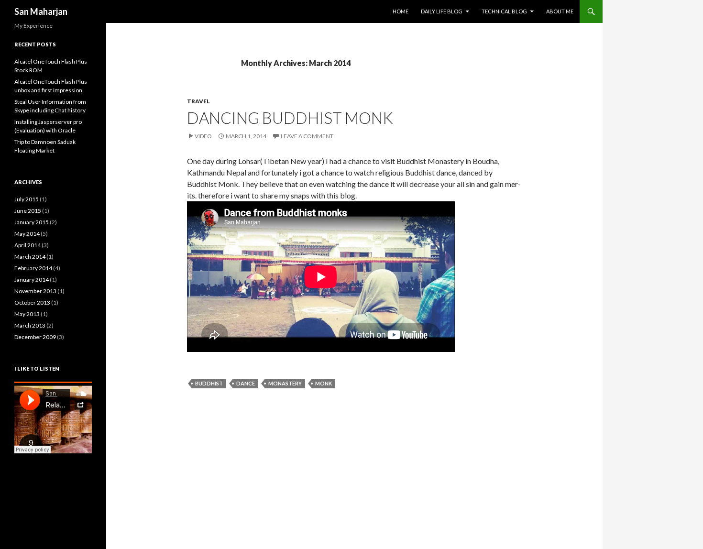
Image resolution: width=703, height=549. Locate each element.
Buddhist (209, 383)
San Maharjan (40, 11)
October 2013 (32, 302)
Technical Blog (504, 11)
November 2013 (35, 291)
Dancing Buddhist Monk (290, 117)
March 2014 (29, 256)
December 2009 (35, 336)
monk (323, 383)
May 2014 (27, 233)
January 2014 (31, 279)
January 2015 (31, 222)
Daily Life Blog (441, 11)
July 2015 (26, 199)
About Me (559, 11)
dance (245, 383)
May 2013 (27, 314)
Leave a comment (307, 136)
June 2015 (27, 210)
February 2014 (33, 268)
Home (400, 11)
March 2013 (29, 325)
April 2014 (27, 245)
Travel (198, 101)
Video (203, 136)
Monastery (285, 383)
